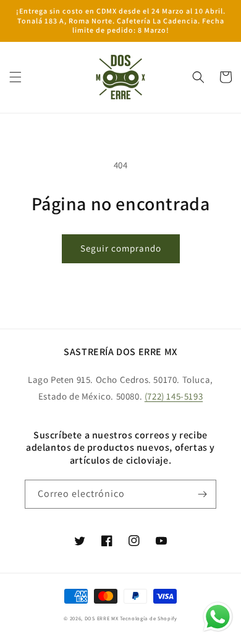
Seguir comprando (120, 248)
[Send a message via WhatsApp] (218, 617)
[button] (15, 77)
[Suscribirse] (202, 494)
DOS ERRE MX (102, 618)
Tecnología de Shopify (148, 618)
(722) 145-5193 (174, 396)
